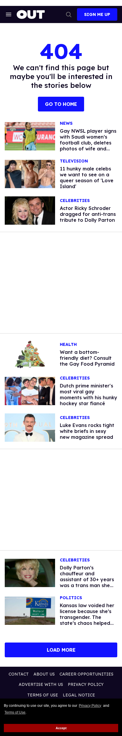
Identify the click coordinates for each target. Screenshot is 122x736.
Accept (61, 728)
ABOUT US (44, 674)
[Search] (68, 14)
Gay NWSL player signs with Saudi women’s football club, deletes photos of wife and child (88, 142)
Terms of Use (14, 712)
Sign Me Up (97, 14)
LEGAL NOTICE (79, 695)
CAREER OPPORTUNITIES (86, 674)
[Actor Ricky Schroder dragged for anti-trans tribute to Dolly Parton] (30, 210)
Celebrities (75, 200)
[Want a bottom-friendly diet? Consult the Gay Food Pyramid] (30, 354)
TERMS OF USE (42, 695)
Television (74, 161)
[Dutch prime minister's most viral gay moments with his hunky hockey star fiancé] (30, 391)
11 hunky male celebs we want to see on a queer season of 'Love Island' (86, 177)
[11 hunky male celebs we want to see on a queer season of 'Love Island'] (30, 174)
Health (68, 344)
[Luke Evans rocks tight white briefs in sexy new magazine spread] (30, 427)
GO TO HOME (61, 104)
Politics (71, 597)
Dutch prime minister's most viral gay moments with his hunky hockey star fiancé (88, 394)
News (66, 123)
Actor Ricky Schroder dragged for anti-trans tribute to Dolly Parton (88, 214)
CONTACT (19, 674)
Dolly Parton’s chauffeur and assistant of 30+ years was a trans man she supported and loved (87, 579)
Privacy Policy (90, 706)
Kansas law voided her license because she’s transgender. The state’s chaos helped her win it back (87, 617)
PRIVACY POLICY (86, 684)
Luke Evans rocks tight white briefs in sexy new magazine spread (87, 431)
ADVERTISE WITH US (41, 684)
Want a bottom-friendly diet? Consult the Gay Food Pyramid (87, 358)
